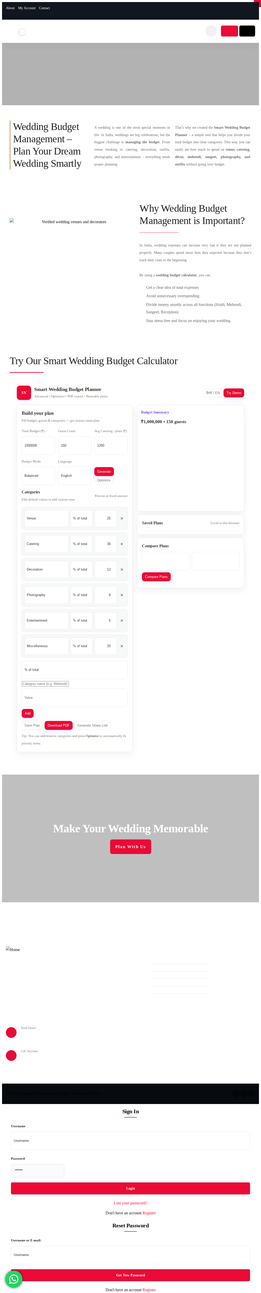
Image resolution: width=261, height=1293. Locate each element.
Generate (104, 471)
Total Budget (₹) (33, 431)
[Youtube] (253, 11)
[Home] (22, 30)
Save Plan (32, 725)
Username (18, 1126)
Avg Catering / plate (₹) (110, 431)
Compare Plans (156, 577)
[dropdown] (211, 31)
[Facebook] (236, 11)
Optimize (103, 480)
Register (149, 1213)
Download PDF (59, 725)
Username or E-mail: (26, 1240)
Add (28, 713)
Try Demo (234, 393)
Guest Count (66, 431)
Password (18, 1158)
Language (65, 461)
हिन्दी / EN (213, 393)
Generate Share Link (92, 725)
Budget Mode (31, 461)
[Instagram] (244, 11)
